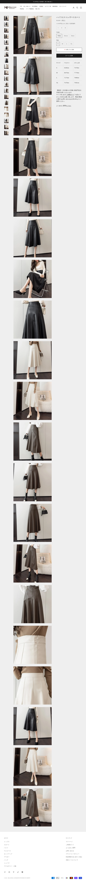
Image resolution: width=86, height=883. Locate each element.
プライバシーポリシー (72, 854)
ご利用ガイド (70, 94)
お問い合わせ (70, 851)
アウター (6, 857)
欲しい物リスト (27, 6)
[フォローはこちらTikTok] (18, 872)
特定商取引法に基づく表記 (74, 857)
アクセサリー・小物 (10, 866)
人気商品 (41, 6)
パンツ (6, 847)
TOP (21, 6)
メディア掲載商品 (30, 8)
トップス (6, 841)
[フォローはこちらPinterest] (13, 872)
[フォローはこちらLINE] (22, 872)
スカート (6, 844)
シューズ (6, 863)
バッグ (6, 860)
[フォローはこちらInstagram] (9, 872)
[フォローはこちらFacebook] (5, 872)
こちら (69, 105)
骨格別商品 (55, 6)
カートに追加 (69, 55)
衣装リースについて (72, 860)
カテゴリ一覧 (48, 6)
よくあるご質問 (70, 847)
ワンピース (7, 851)
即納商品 (22, 8)
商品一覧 (37, 8)
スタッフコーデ (62, 6)
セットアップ (8, 854)
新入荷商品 (34, 6)
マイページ (69, 841)
